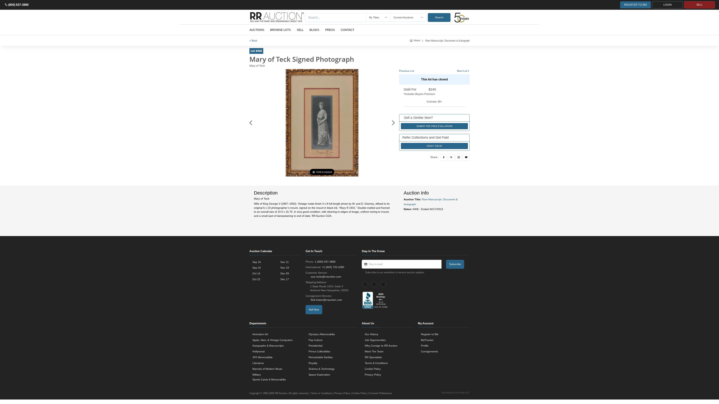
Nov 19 (284, 267)
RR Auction (281, 393)
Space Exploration (319, 374)
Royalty (313, 363)
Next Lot (462, 70)
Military (256, 374)
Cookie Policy (373, 368)
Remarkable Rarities (321, 357)
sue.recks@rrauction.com (326, 276)
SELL (699, 4)
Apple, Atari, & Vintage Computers (272, 340)
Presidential (315, 345)
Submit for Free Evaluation (434, 126)
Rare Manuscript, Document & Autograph (447, 40)
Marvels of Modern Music (267, 368)
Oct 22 (256, 279)
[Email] (466, 157)
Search (439, 17)
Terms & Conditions (376, 363)
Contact (347, 29)
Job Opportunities (375, 340)
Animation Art (260, 334)
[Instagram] (458, 157)
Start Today (434, 146)
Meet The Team (374, 351)
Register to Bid (429, 334)
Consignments (429, 351)
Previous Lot (406, 70)
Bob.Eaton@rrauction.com (326, 299)
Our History (371, 334)
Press (330, 29)
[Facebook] (443, 157)
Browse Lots (280, 29)
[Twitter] (451, 157)
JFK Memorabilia (262, 357)
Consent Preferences (380, 393)
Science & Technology (322, 368)
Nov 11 (284, 262)
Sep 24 (256, 267)
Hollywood (258, 351)
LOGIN (667, 4)
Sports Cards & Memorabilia (269, 379)
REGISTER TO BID (635, 4)
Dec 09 (284, 273)
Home (417, 40)
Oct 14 (256, 273)
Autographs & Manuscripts (268, 345)
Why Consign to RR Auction (381, 345)
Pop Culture (316, 340)
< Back (253, 40)
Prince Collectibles (319, 351)
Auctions (257, 29)
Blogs (314, 29)
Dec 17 (284, 279)
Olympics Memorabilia (322, 334)
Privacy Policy (373, 374)
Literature (258, 363)
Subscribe (455, 264)
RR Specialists (373, 357)
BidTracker (427, 340)
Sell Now (314, 309)
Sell (300, 29)
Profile (424, 345)
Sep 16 (256, 262)
